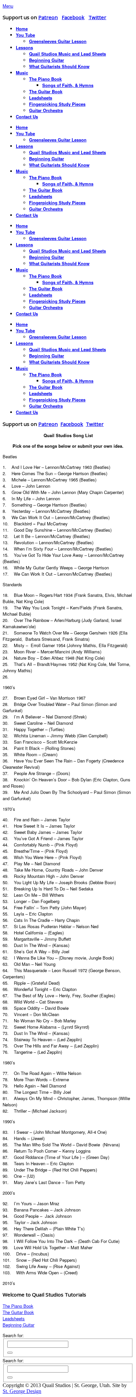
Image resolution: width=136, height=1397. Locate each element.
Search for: (13, 1335)
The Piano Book (18, 1306)
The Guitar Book (18, 1312)
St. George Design (22, 1391)
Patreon (48, 17)
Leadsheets (14, 1318)
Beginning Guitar (18, 1325)
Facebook (73, 17)
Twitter (97, 17)
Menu (8, 6)
